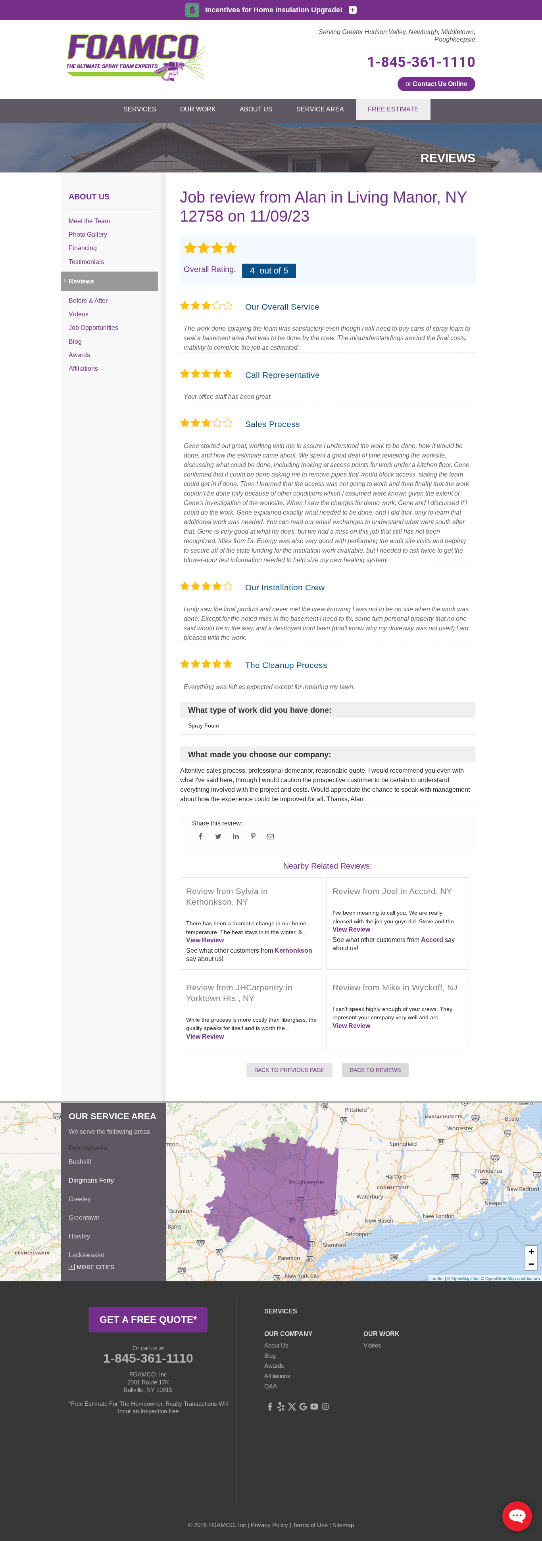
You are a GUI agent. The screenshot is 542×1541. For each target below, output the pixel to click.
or (436, 83)
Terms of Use (310, 1525)
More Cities (96, 1267)
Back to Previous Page (289, 1070)
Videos (78, 314)
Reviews (81, 281)
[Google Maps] (303, 1406)
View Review (205, 940)
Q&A (270, 1386)
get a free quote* (148, 1319)
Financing (83, 248)
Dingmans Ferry (91, 1180)
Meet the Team (89, 221)
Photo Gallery (88, 234)
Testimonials (86, 261)
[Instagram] (325, 1406)
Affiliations (83, 368)
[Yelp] (281, 1406)
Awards (79, 355)
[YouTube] (314, 1406)
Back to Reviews (375, 1070)
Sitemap (343, 1525)
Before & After (88, 300)
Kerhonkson (293, 950)
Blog (75, 341)
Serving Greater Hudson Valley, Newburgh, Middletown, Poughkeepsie (397, 36)
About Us (89, 196)
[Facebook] (270, 1406)
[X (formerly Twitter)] (292, 1406)
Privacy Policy (269, 1525)
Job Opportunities (93, 327)
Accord (432, 939)
